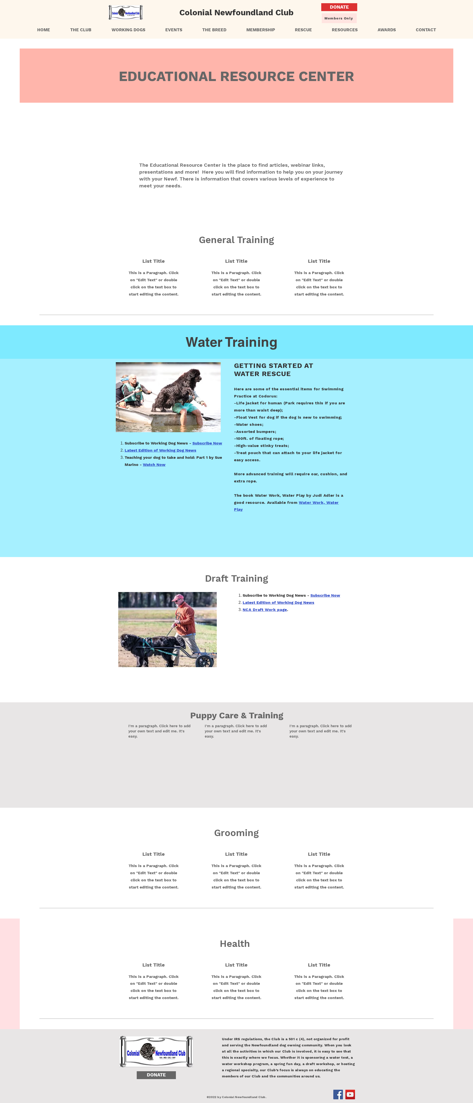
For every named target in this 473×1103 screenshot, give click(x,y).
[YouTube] (350, 1094)
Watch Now (154, 464)
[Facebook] (338, 1094)
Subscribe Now (207, 443)
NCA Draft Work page (265, 609)
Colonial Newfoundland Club (236, 12)
